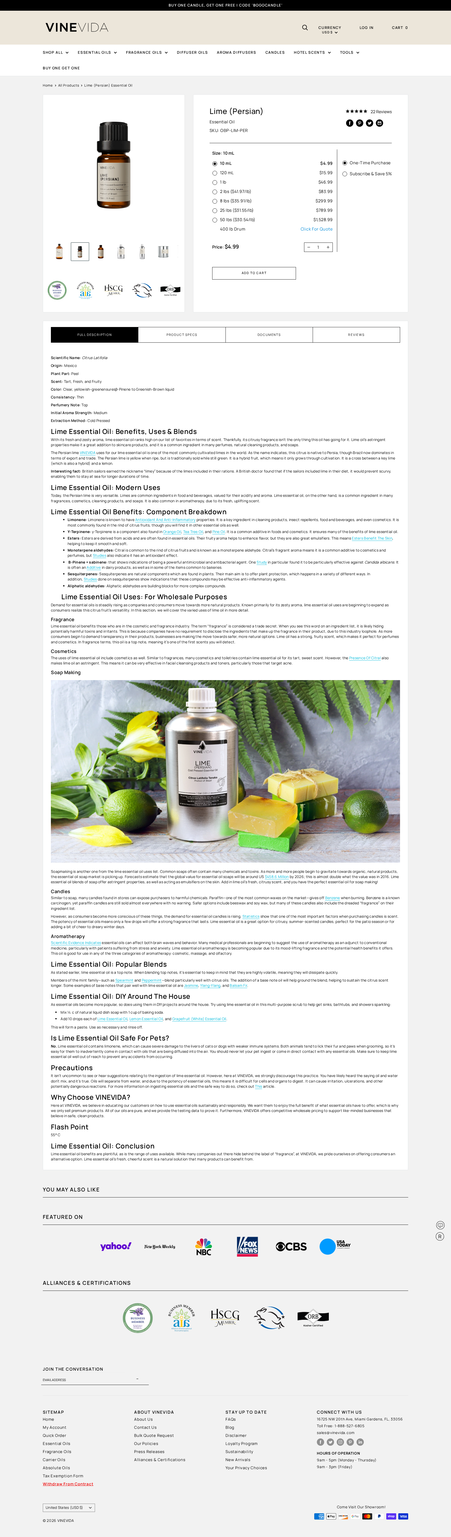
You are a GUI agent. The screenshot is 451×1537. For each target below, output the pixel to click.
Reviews (356, 334)
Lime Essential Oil (112, 1018)
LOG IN (367, 27)
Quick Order (54, 1435)
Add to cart (254, 273)
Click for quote (317, 229)
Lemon (135, 1018)
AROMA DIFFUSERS (236, 52)
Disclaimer (236, 1435)
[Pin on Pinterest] (359, 123)
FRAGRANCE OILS (144, 52)
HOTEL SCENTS (309, 52)
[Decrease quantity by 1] (307, 247)
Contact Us (145, 1427)
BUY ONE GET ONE (61, 67)
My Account (55, 1427)
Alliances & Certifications (160, 1459)
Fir (245, 985)
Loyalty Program (241, 1443)
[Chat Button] (440, 1225)
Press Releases (149, 1451)
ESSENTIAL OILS (94, 52)
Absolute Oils (56, 1468)
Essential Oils (56, 1443)
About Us (143, 1419)
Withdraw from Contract (68, 1484)
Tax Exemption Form (63, 1476)
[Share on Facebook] (349, 123)
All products (68, 85)
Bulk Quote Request (154, 1435)
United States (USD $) (64, 1507)
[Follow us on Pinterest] (350, 1442)
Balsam (236, 985)
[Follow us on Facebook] (320, 1442)
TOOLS (347, 52)
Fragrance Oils (57, 1451)
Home (48, 85)
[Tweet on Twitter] (369, 123)
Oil (222, 531)
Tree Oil (196, 531)
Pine (216, 531)
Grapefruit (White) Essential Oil (199, 1018)
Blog (229, 1427)
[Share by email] (379, 123)
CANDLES (275, 52)
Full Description (95, 334)
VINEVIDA (88, 452)
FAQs (230, 1419)
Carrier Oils (54, 1459)
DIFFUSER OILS (192, 52)
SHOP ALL (53, 52)
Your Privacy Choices (246, 1468)
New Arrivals (238, 1459)
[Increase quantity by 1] (330, 247)
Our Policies (146, 1443)
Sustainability (239, 1451)
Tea (186, 531)
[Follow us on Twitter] (330, 1442)
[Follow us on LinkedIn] (360, 1442)
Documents (269, 334)
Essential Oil (152, 1018)
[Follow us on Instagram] (340, 1442)
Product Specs (182, 334)
